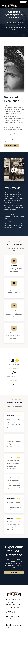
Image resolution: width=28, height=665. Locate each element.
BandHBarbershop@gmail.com (12, 601)
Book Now (14, 572)
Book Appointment (11, 145)
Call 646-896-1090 (14, 577)
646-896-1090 (10, 602)
